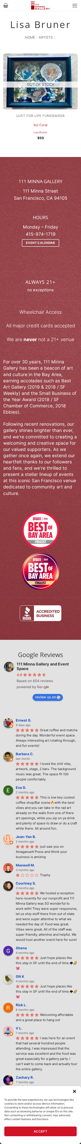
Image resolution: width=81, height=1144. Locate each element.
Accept (41, 1131)
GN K (20, 976)
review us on (45, 697)
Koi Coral (41, 125)
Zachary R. (25, 1077)
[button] (74, 1091)
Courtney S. (26, 883)
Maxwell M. (25, 865)
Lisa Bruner (40, 132)
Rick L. (21, 1005)
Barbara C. (25, 754)
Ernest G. (24, 720)
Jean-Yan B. (26, 837)
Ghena (21, 948)
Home (30, 37)
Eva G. (21, 787)
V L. (19, 1028)
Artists (46, 37)
